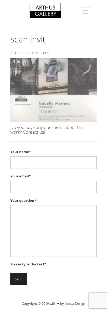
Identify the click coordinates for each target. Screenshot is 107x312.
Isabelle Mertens (35, 52)
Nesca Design (75, 303)
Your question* (23, 200)
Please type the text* (28, 264)
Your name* (20, 151)
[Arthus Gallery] (45, 10)
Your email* (20, 176)
